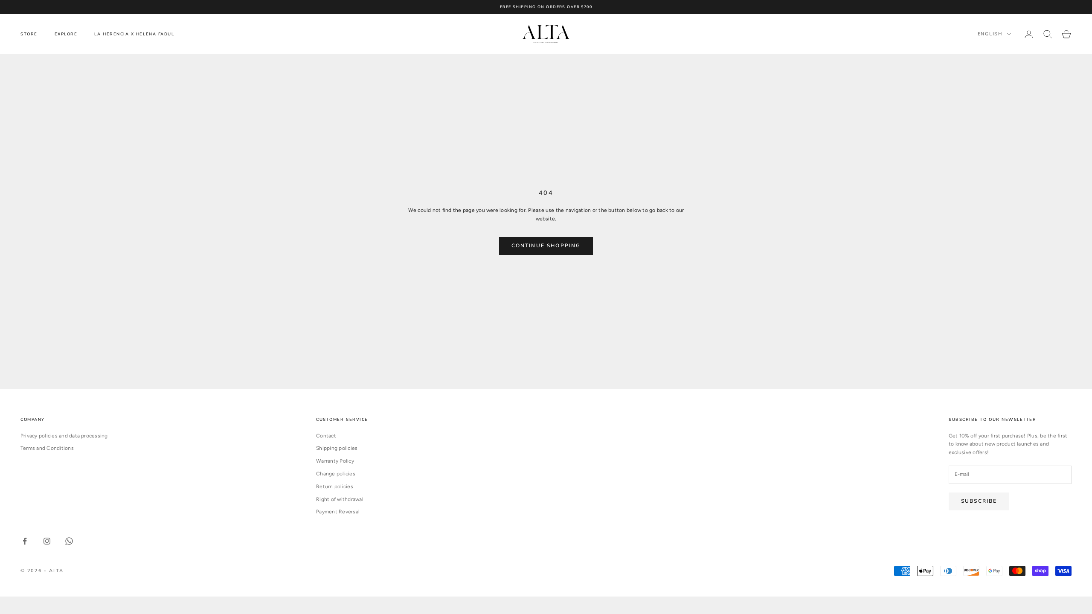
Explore (66, 34)
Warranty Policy (335, 461)
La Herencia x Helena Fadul (134, 34)
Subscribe (979, 501)
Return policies (334, 486)
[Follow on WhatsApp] (69, 541)
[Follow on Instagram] (47, 541)
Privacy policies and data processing (64, 436)
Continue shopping (546, 245)
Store (29, 34)
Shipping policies (336, 448)
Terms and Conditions (47, 448)
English (990, 34)
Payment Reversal (338, 512)
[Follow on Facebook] (24, 541)
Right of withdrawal (339, 499)
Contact (326, 436)
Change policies (335, 474)
